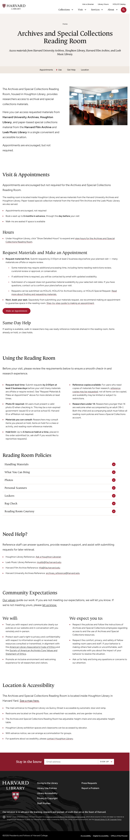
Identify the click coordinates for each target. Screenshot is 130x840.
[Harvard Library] (16, 790)
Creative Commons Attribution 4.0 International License (65, 817)
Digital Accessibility (99, 836)
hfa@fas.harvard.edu (49, 567)
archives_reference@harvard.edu (63, 573)
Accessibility (84, 836)
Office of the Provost (117, 836)
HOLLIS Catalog (119, 4)
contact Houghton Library (60, 738)
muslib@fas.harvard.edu (49, 562)
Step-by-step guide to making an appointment (70, 303)
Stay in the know (28, 762)
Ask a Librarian (88, 4)
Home (65, 24)
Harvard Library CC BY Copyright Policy (107, 819)
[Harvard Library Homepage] (14, 7)
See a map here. (29, 700)
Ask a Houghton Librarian (48, 556)
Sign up (103, 762)
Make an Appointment (16, 311)
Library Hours (103, 4)
